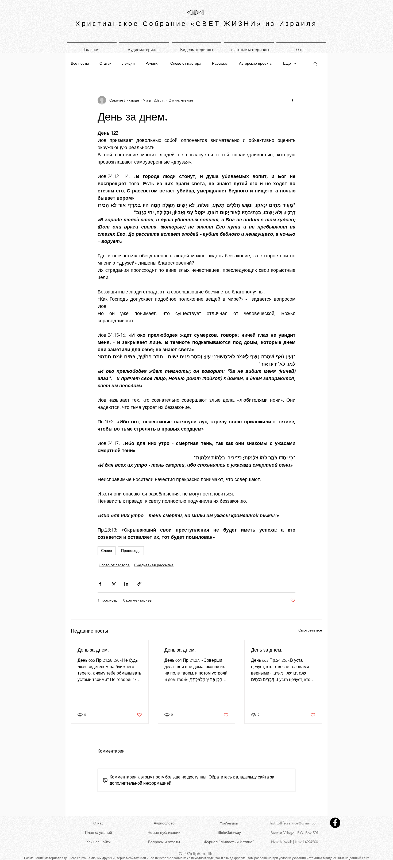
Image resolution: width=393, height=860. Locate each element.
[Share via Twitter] (113, 583)
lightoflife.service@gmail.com (294, 823)
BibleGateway (229, 832)
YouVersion (229, 823)
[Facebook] (335, 823)
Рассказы (220, 63)
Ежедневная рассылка (154, 565)
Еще (287, 63)
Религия (152, 63)
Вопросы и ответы (164, 841)
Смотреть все (310, 630)
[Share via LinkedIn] (126, 583)
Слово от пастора (185, 63)
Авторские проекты (255, 63)
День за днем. (93, 650)
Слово (106, 550)
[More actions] (292, 100)
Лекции (128, 63)
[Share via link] (139, 583)
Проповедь (130, 550)
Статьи (105, 63)
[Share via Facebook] (100, 583)
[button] (315, 63)
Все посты (80, 63)
